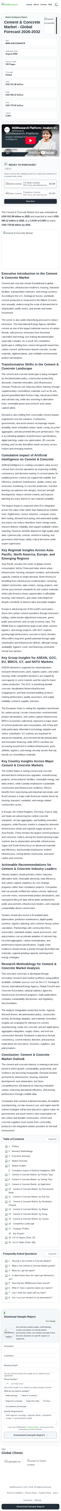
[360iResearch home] (10, 4)
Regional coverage (14, 1401)
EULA (55, 1493)
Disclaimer (28, 1500)
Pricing (46, 1401)
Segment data (32, 1401)
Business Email (11, 1365)
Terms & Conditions (15, 1493)
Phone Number (11, 1379)
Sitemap (37, 1500)
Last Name (9, 1356)
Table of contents (29, 1395)
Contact (43, 4)
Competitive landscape (16, 1406)
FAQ (50, 4)
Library (29, 4)
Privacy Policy (33, 1427)
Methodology (11, 1395)
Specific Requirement (13, 1411)
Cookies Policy (45, 1493)
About (36, 4)
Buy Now (30, 201)
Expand (52, 1139)
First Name (9, 1346)
